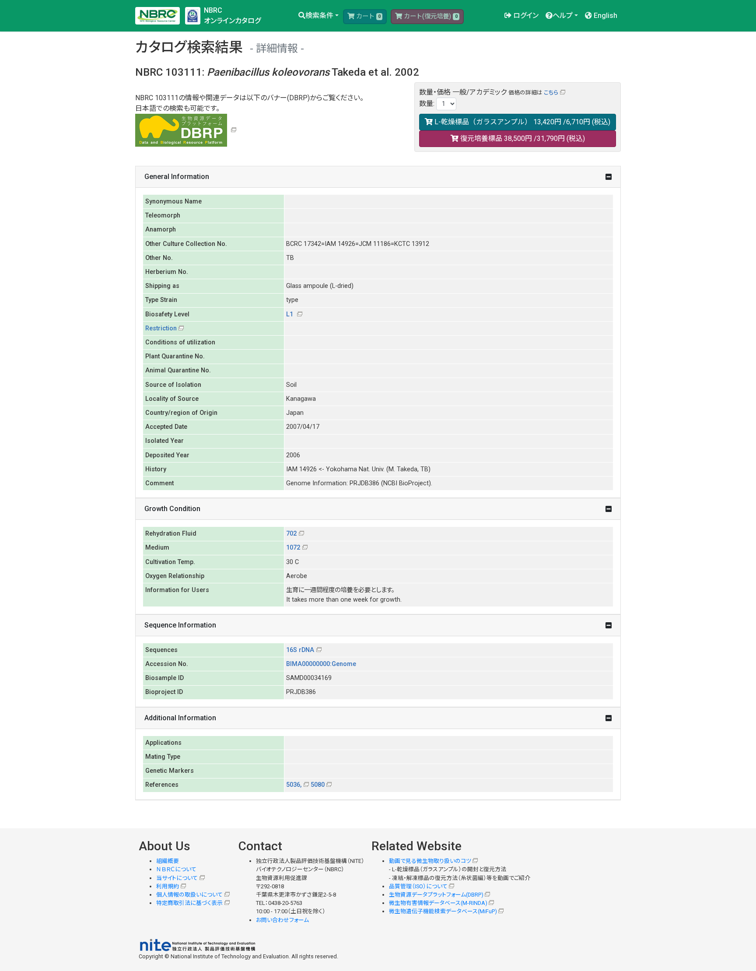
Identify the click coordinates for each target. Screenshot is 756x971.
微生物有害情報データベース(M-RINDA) (438, 903)
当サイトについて (177, 878)
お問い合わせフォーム (282, 920)
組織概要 (167, 861)
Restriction (161, 328)
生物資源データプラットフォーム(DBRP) (436, 894)
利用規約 (167, 886)
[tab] (378, 177)
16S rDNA (300, 650)
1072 (293, 547)
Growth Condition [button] (172, 509)
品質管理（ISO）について (418, 886)
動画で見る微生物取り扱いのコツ (430, 861)
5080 (318, 785)
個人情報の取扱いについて (189, 894)
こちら (551, 92)
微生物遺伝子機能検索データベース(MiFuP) (443, 911)
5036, (293, 785)
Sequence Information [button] (180, 625)
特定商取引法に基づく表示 (189, 903)
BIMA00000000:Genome (321, 664)
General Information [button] (176, 176)
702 (291, 533)
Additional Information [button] (180, 718)
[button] (318, 16)
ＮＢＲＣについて (176, 869)
